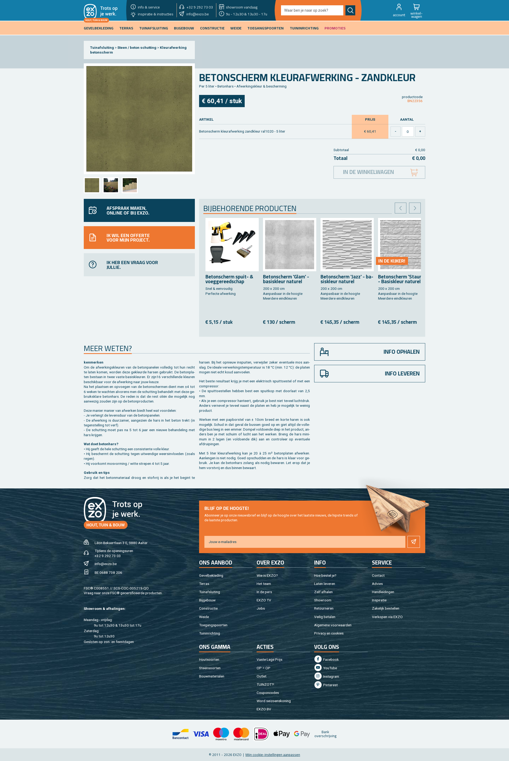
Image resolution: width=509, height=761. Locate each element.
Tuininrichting (209, 633)
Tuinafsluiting (102, 47)
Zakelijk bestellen (385, 608)
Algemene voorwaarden (333, 625)
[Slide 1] (91, 185)
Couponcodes (268, 692)
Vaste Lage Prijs (269, 659)
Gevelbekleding (211, 575)
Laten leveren (324, 583)
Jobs (261, 608)
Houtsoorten (209, 659)
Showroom (322, 600)
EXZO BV (264, 709)
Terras (204, 583)
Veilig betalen (324, 617)
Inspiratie (379, 600)
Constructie (208, 608)
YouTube (329, 668)
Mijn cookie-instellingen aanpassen (272, 754)
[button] (399, 10)
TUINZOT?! (265, 684)
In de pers (264, 592)
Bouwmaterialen (211, 676)
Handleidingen (383, 592)
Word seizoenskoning (274, 701)
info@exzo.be (106, 564)
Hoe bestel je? (325, 575)
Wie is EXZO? (267, 575)
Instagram (330, 676)
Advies (377, 583)
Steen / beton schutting (136, 47)
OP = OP (263, 668)
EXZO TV (264, 600)
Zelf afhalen (323, 592)
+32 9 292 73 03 (108, 556)
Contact (378, 575)
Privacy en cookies (329, 633)
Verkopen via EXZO (387, 617)
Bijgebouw (207, 600)
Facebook (330, 659)
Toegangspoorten (213, 625)
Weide (204, 617)
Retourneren (324, 608)
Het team (264, 583)
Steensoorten (210, 668)
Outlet (261, 676)
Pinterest (330, 685)
